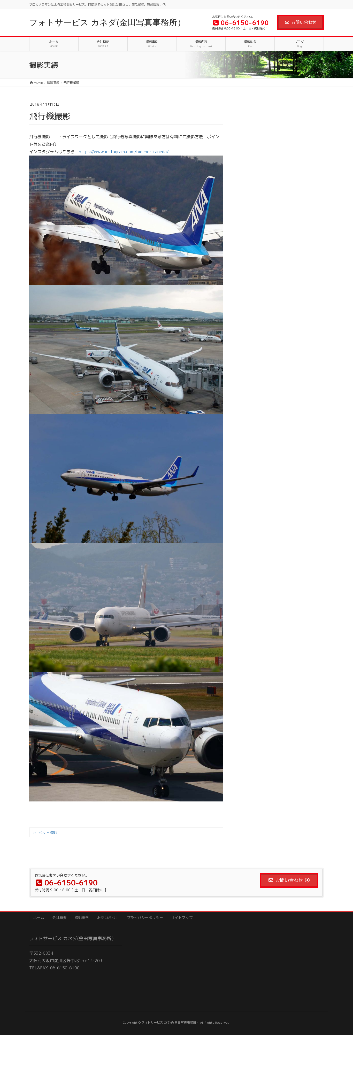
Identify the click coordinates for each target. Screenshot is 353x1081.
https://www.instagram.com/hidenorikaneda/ (124, 152)
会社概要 (59, 917)
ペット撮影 (48, 832)
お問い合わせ (303, 22)
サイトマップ (182, 917)
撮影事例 (82, 917)
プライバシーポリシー (145, 917)
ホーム (38, 917)
